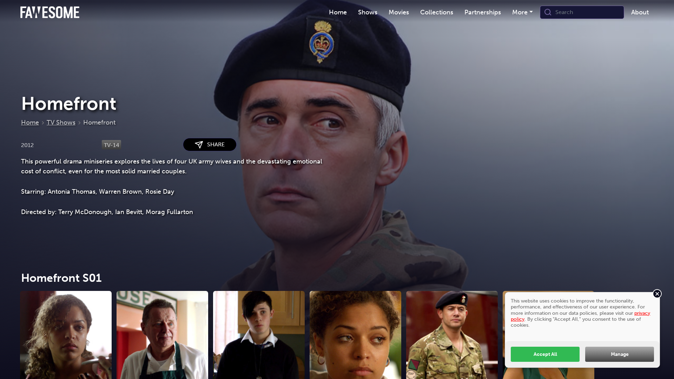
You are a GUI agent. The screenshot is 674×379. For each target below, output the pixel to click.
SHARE (214, 144)
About (640, 12)
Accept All (545, 354)
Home (30, 122)
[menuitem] (337, 12)
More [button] (520, 12)
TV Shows (61, 122)
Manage (620, 354)
